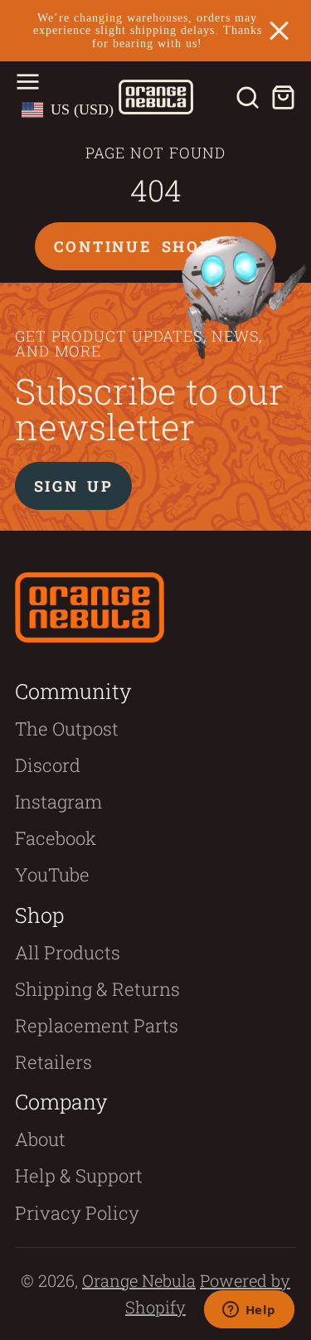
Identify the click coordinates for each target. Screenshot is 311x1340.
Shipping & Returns (97, 989)
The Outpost (67, 728)
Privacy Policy (77, 1213)
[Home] (156, 97)
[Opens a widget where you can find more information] (248, 1311)
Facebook (55, 838)
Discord (47, 765)
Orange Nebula (139, 1280)
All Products (67, 952)
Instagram (58, 801)
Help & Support (79, 1175)
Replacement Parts (96, 1025)
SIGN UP (74, 486)
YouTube (52, 874)
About (40, 1139)
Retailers (53, 1062)
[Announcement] (155, 30)
